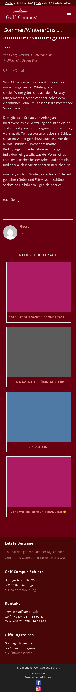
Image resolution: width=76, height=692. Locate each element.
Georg (13, 55)
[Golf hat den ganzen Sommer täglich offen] (39, 287)
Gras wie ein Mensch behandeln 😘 (38, 512)
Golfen (9, 3)
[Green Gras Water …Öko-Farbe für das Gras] (39, 352)
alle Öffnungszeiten (19, 653)
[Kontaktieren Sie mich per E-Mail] (22, 234)
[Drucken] (24, 70)
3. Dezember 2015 (42, 55)
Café (38, 3)
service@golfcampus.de (21, 612)
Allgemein (13, 60)
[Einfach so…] (39, 417)
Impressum (38, 673)
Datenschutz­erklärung (38, 677)
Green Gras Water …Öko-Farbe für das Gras (40, 382)
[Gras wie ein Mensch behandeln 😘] (39, 482)
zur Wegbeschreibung (21, 590)
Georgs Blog (30, 60)
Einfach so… (39, 447)
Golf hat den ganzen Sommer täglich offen (40, 317)
